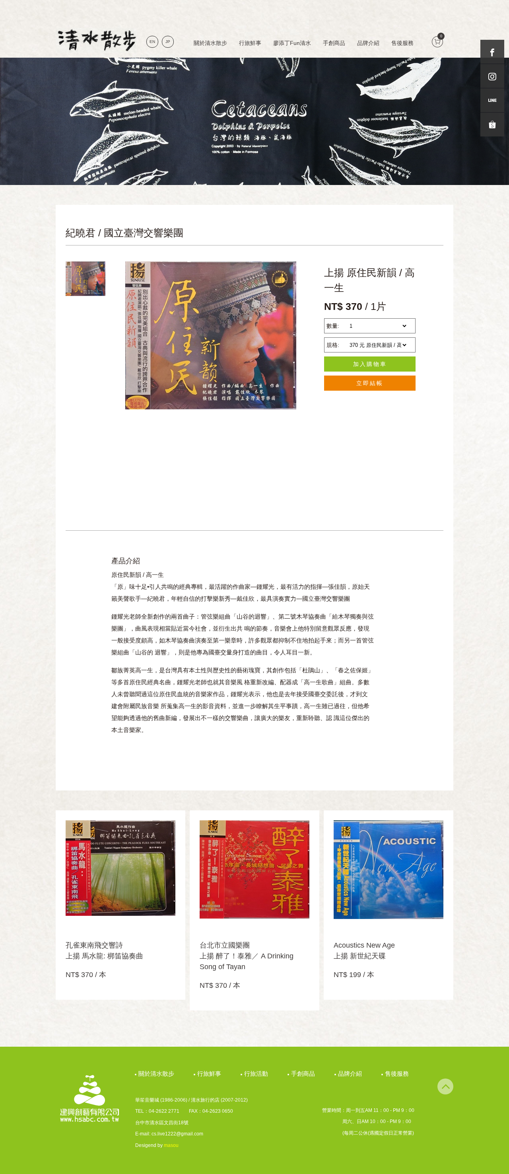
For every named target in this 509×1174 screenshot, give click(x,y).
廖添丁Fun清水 (292, 43)
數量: (332, 326)
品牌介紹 (368, 43)
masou (171, 1145)
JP (167, 41)
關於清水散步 (210, 43)
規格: (332, 345)
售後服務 (402, 43)
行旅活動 (257, 1074)
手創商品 (334, 43)
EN (152, 41)
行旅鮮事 (250, 43)
